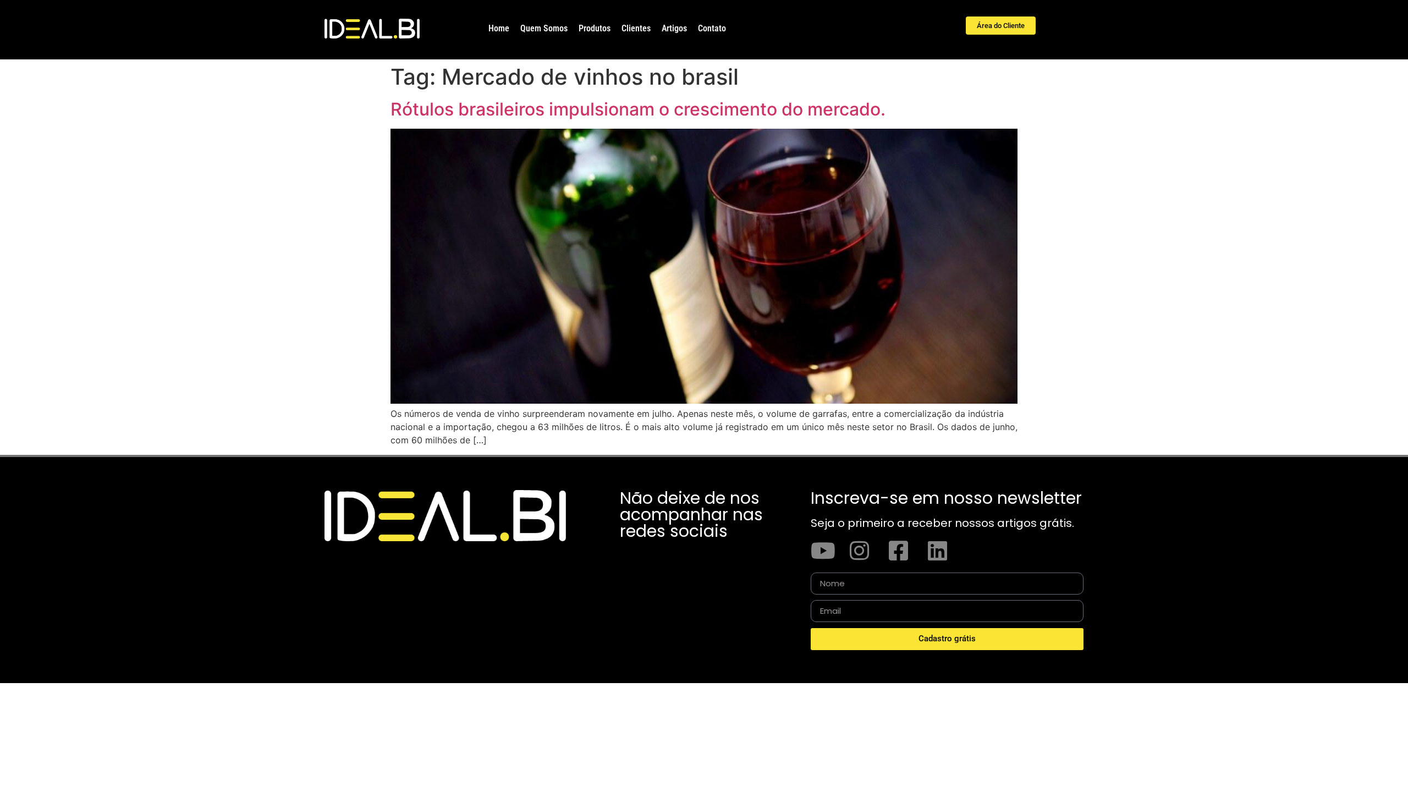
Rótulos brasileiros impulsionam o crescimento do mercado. (638, 109)
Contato (712, 28)
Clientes (636, 28)
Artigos (674, 28)
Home (498, 28)
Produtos (594, 28)
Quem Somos (544, 28)
